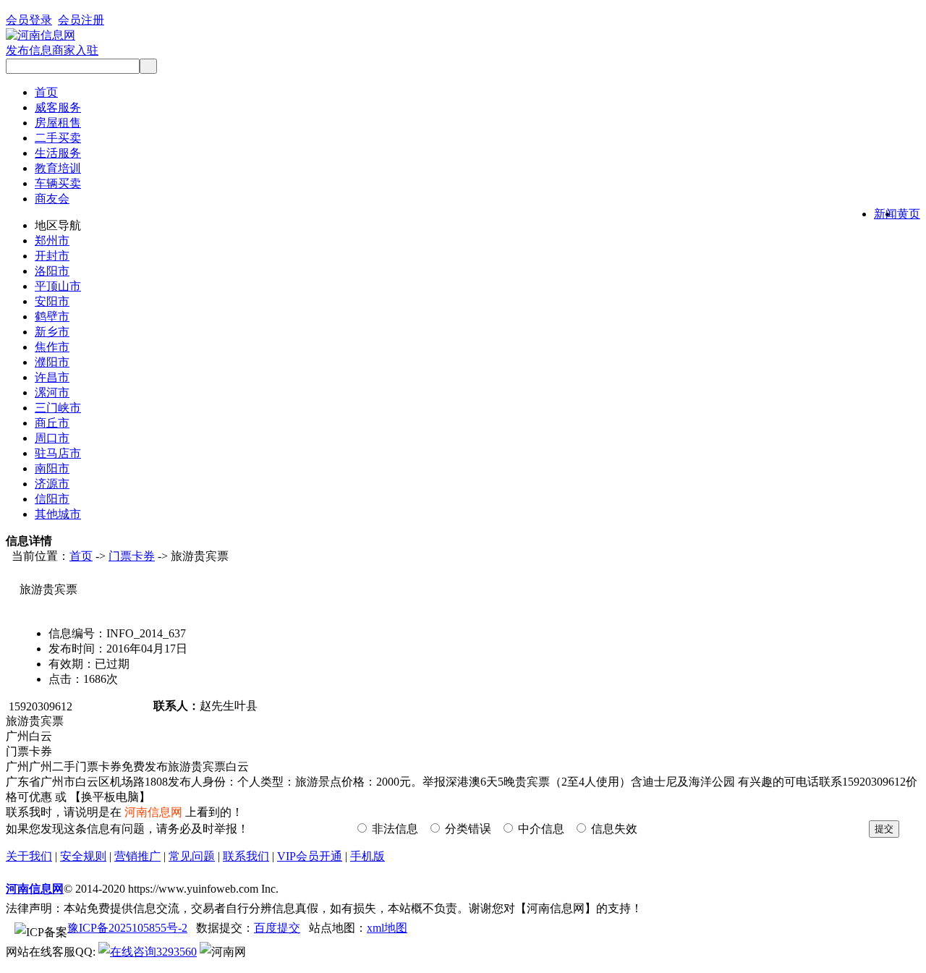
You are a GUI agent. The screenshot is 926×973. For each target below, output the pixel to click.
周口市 (52, 438)
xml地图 (387, 928)
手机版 (367, 856)
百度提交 (277, 928)
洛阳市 (52, 271)
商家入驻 (75, 50)
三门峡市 (58, 407)
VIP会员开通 (309, 856)
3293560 (176, 952)
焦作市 (52, 347)
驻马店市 (58, 453)
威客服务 (58, 107)
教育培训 (58, 168)
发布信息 (29, 50)
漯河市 (52, 392)
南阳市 (52, 468)
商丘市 (52, 423)
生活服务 (58, 153)
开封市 (52, 256)
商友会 (52, 198)
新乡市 (52, 332)
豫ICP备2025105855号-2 (127, 928)
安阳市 (52, 301)
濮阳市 (52, 362)
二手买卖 (58, 138)
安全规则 (83, 856)
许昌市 (52, 377)
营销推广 (137, 856)
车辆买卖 (58, 183)
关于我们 (29, 856)
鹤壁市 (52, 316)
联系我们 (246, 856)
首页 (46, 92)
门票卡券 (132, 556)
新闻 (885, 214)
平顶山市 (58, 286)
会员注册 (81, 20)
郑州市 (52, 240)
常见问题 (192, 856)
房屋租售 (58, 122)
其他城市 (58, 514)
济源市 (52, 483)
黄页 (908, 214)
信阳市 (52, 499)
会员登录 (29, 20)
